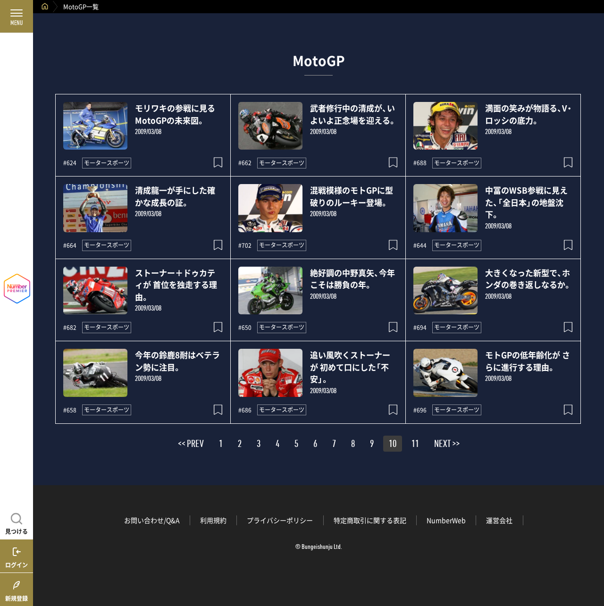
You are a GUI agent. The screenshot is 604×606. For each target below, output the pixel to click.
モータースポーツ (106, 163)
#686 (245, 410)
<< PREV (191, 445)
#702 (245, 245)
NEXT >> (447, 445)
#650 (245, 327)
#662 (245, 163)
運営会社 (499, 520)
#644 (420, 245)
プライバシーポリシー (280, 520)
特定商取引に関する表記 (370, 520)
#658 (69, 410)
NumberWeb (446, 520)
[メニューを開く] (16, 16)
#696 (420, 410)
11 (415, 445)
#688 (420, 163)
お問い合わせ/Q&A (152, 520)
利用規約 (213, 520)
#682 (69, 327)
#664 (69, 245)
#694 (420, 327)
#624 (69, 163)
